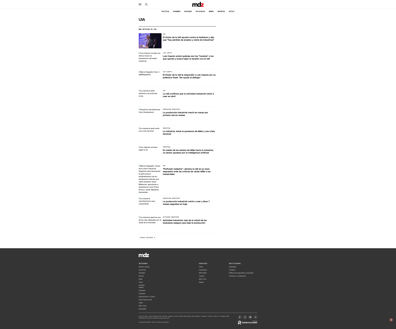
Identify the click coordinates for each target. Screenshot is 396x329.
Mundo (211, 11)
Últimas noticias (144, 267)
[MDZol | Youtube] (250, 317)
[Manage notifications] (391, 319)
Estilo (231, 11)
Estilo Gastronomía (145, 300)
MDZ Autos (143, 306)
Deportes (221, 11)
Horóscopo (203, 270)
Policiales (200, 11)
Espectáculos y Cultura (147, 297)
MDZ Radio (203, 273)
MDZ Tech (202, 279)
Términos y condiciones (237, 276)
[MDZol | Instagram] (245, 317)
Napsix (201, 282)
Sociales (142, 285)
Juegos (201, 276)
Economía (176, 11)
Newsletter (142, 309)
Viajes (141, 303)
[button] (140, 4)
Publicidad (232, 267)
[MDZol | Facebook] (239, 317)
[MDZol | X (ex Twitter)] (255, 317)
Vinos (141, 282)
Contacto (232, 270)
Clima (201, 267)
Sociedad (188, 11)
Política (165, 11)
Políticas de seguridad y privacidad (241, 273)
